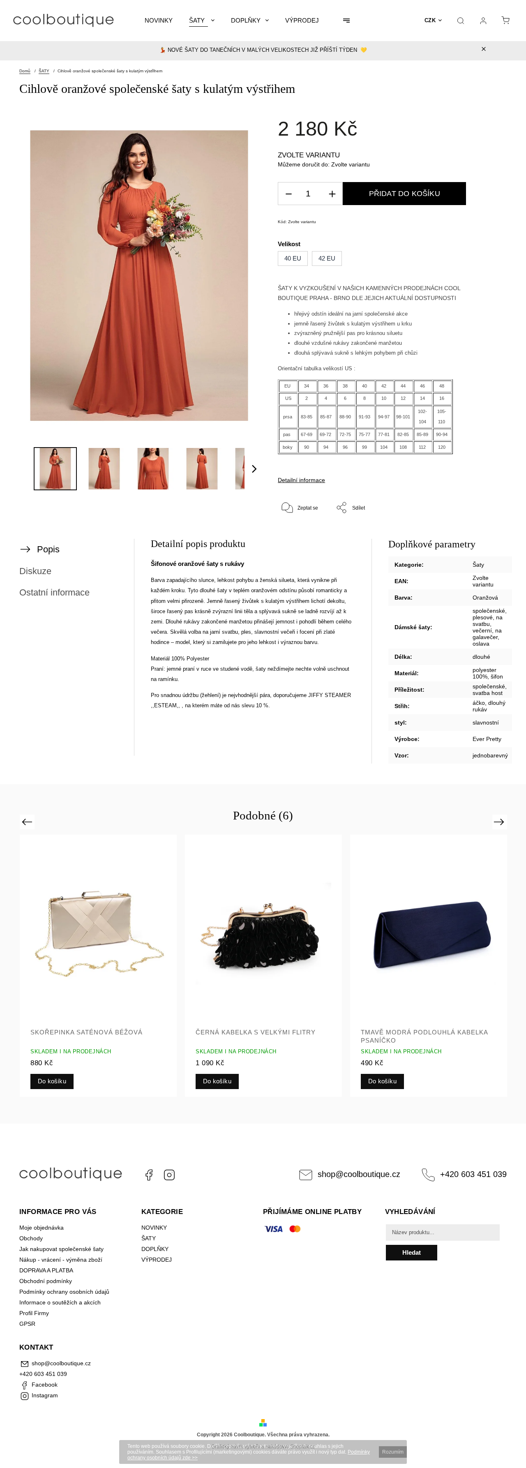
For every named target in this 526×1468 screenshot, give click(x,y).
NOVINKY (154, 1227)
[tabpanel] (98, 965)
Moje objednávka (41, 1227)
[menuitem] (159, 20)
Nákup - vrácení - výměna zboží (60, 1259)
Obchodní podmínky (45, 1281)
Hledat (411, 1252)
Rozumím (393, 1452)
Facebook (149, 1175)
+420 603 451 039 (473, 1174)
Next (500, 822)
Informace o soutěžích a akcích (60, 1302)
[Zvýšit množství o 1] (332, 194)
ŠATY (149, 1238)
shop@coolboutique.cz (359, 1174)
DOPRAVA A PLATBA (46, 1270)
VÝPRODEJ (156, 1259)
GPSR (27, 1323)
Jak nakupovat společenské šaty (61, 1249)
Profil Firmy (34, 1313)
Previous (28, 822)
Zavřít (479, 535)
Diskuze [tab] (35, 571)
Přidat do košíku (404, 193)
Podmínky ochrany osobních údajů (64, 1291)
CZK (430, 20)
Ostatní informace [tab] (54, 592)
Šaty (478, 564)
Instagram (169, 1175)
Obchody (31, 1238)
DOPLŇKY (154, 1249)
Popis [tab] (48, 549)
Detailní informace (301, 480)
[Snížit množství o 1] (288, 194)
